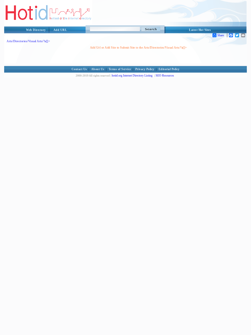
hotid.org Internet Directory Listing (132, 75)
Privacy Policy (144, 69)
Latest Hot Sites (200, 30)
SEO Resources (165, 75)
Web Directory (36, 30)
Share (220, 35)
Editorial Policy (169, 69)
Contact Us (79, 69)
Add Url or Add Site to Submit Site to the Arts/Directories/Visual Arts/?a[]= (138, 47)
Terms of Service (120, 69)
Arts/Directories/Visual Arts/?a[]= (28, 41)
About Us (97, 69)
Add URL (60, 30)
